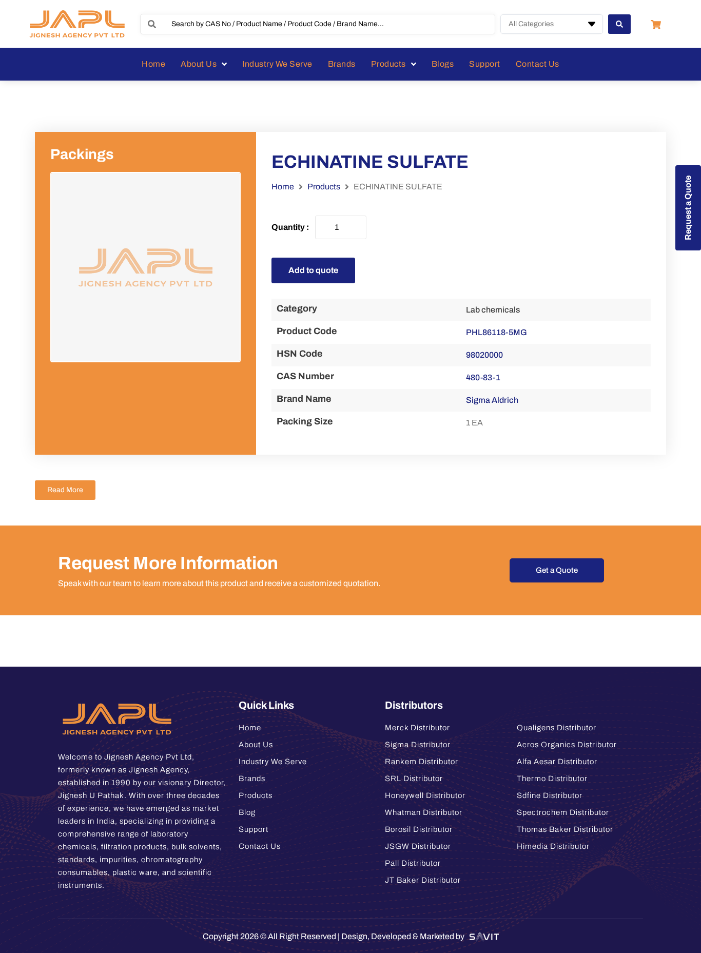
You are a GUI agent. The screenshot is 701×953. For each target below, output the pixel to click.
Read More (65, 490)
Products (323, 186)
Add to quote (313, 270)
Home (282, 186)
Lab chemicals (493, 309)
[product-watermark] (145, 267)
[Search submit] (619, 24)
